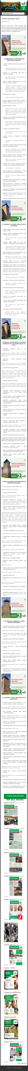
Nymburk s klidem (18, 1067)
